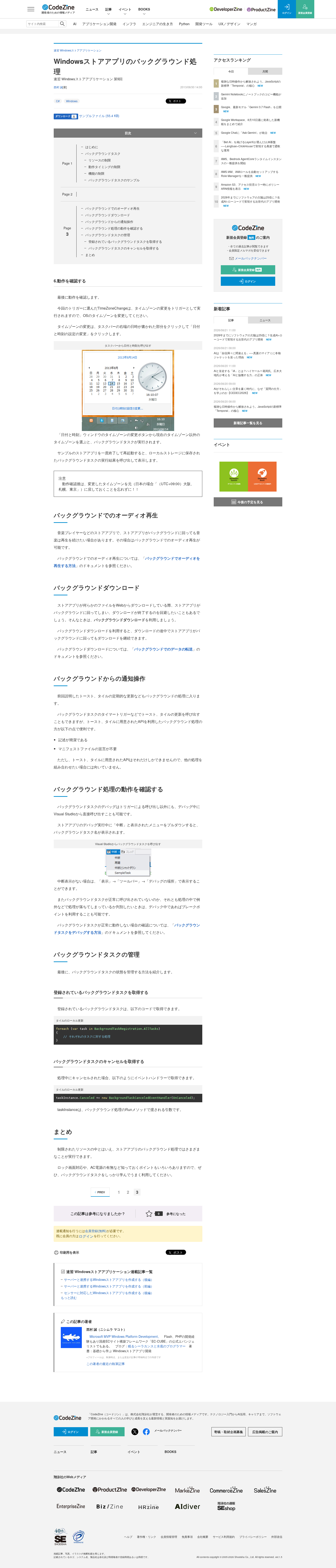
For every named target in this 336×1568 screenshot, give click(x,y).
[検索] (62, 24)
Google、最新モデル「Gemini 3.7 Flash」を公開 (251, 107)
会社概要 (202, 1537)
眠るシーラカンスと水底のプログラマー (157, 1346)
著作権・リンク (146, 1537)
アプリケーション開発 (99, 23)
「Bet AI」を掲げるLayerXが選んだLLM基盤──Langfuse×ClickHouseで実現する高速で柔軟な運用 (250, 146)
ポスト (176, 101)
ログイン (86, 1236)
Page (67, 163)
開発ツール (204, 23)
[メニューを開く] (31, 9)
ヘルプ (128, 1537)
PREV (101, 1192)
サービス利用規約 (224, 1537)
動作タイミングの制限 (104, 166)
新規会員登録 (249, 270)
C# (58, 101)
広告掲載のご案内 (265, 1431)
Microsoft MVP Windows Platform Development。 (125, 1336)
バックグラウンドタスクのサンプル (114, 180)
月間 (265, 71)
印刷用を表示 (69, 1252)
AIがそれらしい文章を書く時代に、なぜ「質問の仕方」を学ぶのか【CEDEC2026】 (248, 391)
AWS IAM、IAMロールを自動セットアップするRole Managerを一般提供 (249, 174)
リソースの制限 (99, 160)
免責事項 (187, 1537)
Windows (71, 101)
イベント (125, 9)
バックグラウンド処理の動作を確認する (114, 228)
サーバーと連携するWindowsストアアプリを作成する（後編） (109, 1279)
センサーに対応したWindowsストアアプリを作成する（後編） (109, 1292)
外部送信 (276, 1537)
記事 (108, 9)
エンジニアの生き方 (157, 23)
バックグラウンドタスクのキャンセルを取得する (123, 248)
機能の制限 (96, 173)
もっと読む (69, 1297)
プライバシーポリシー (253, 1537)
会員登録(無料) (96, 1230)
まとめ (90, 254)
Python (184, 23)
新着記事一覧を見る (248, 422)
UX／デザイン (229, 23)
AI (74, 23)
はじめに (91, 146)
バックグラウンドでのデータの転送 (163, 649)
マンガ (251, 23)
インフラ (129, 23)
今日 (231, 71)
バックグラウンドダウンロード (107, 215)
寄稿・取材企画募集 (228, 1431)
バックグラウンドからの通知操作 (109, 221)
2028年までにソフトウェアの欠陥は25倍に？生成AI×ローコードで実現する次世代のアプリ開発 (250, 199)
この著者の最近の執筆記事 (105, 1363)
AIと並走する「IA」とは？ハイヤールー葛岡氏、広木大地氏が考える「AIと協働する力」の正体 (248, 373)
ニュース (92, 9)
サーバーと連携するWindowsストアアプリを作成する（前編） (109, 1286)
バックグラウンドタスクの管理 (107, 235)
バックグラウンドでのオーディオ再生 (112, 208)
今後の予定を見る (250, 502)
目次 (128, 133)
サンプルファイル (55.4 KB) (99, 115)
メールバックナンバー (251, 258)
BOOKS (144, 9)
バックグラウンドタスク (102, 153)
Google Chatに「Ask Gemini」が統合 (244, 132)
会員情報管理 (169, 1537)
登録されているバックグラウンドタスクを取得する (125, 241)
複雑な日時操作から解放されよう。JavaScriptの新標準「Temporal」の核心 (251, 83)
